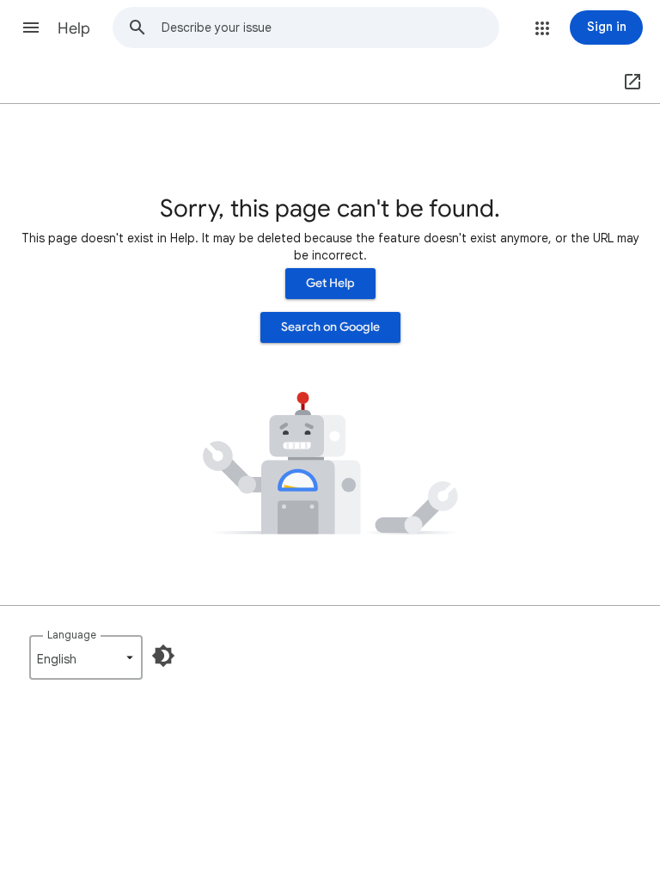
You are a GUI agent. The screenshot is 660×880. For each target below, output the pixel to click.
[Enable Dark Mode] (163, 655)
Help (74, 28)
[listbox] (86, 657)
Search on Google (330, 327)
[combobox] (330, 27)
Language (71, 634)
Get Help (330, 283)
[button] (31, 27)
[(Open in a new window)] (629, 82)
